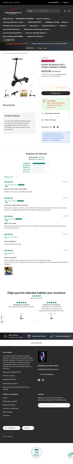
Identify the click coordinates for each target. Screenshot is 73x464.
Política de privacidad (10, 401)
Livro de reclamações (46, 374)
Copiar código (43, 48)
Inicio (4, 53)
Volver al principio (36, 343)
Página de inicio (8, 19)
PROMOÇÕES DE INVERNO (25, 19)
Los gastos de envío (59, 74)
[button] (69, 11)
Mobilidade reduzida (52, 22)
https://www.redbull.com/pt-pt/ (48, 369)
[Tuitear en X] (50, 127)
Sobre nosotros (8, 412)
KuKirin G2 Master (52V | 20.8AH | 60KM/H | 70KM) (18, 53)
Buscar (5, 398)
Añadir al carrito (62, 88)
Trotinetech (44, 58)
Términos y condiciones (10, 408)
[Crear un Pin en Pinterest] (57, 127)
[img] (8, 182)
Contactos (6, 415)
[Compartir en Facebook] (54, 127)
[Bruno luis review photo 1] (8, 271)
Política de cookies (9, 405)
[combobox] (43, 11)
